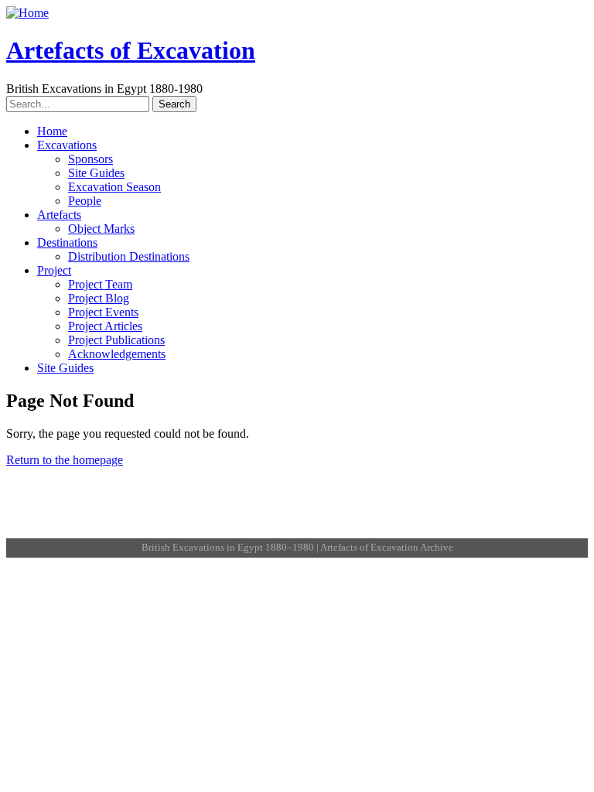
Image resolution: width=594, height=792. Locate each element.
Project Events (103, 312)
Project (54, 270)
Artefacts (59, 214)
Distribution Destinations (128, 256)
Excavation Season (114, 186)
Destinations (67, 242)
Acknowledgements (117, 353)
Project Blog (98, 298)
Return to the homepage (64, 459)
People (84, 200)
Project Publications (116, 339)
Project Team (100, 284)
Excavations (67, 145)
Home (52, 131)
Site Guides (96, 172)
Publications (309, 515)
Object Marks (101, 228)
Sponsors (90, 159)
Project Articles (105, 326)
